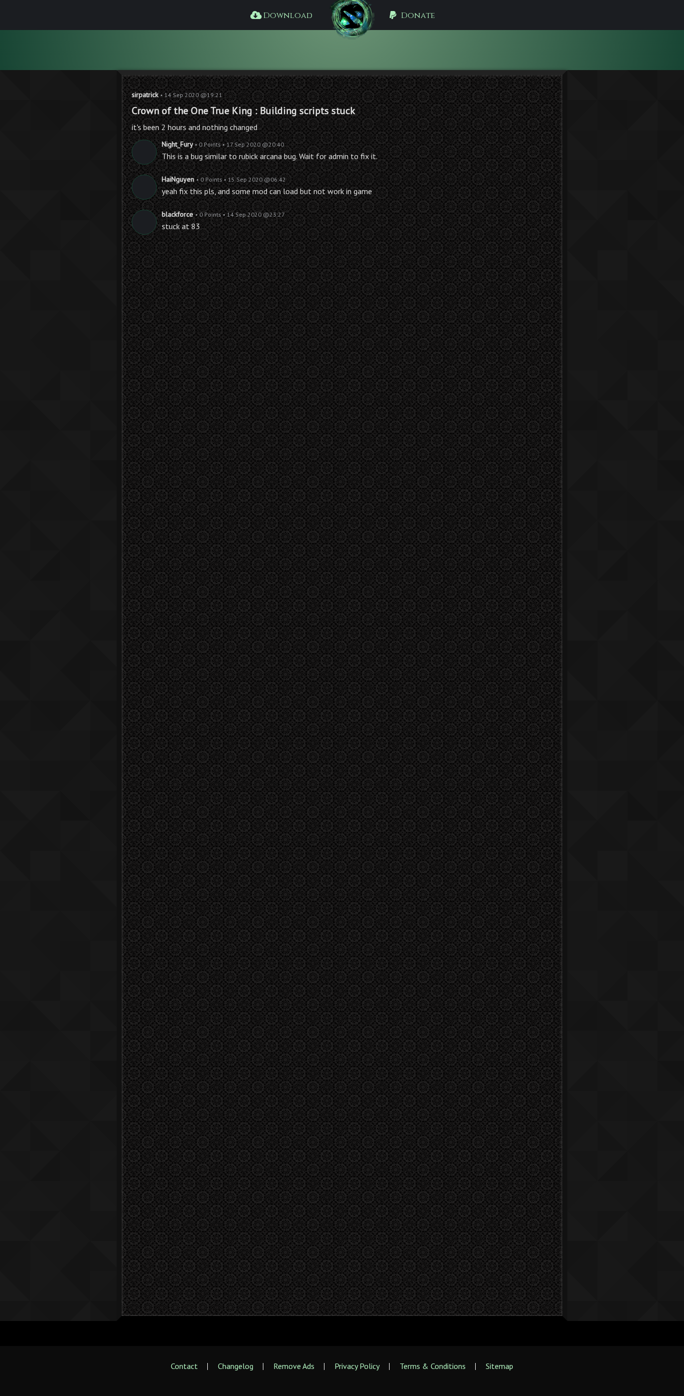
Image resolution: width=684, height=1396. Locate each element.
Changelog (235, 1366)
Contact (184, 1366)
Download (286, 15)
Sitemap (499, 1366)
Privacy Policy (357, 1366)
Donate (417, 15)
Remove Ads (293, 1366)
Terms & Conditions (433, 1366)
